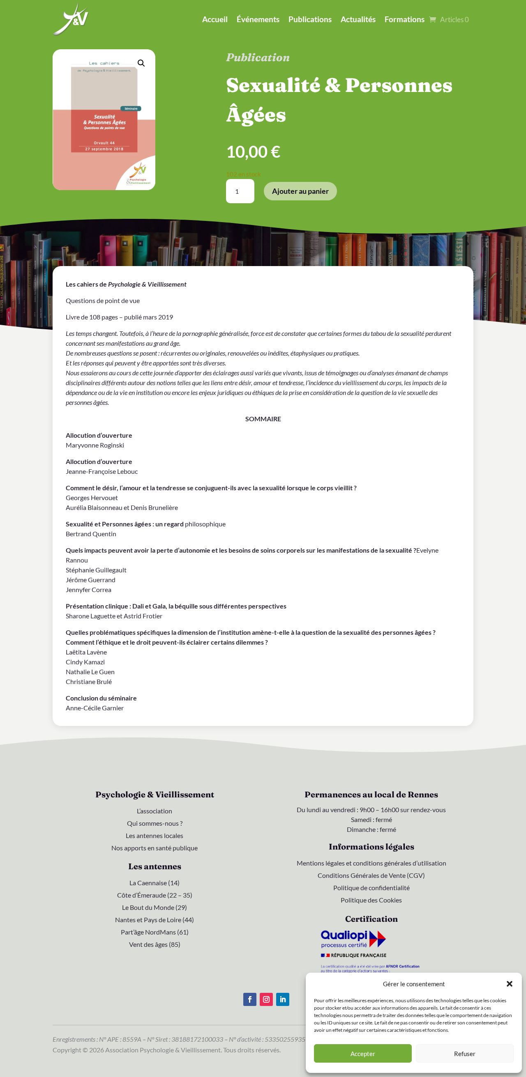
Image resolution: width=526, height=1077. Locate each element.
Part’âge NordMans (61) (155, 932)
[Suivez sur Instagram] (266, 999)
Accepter (363, 1053)
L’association (154, 811)
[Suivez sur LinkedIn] (282, 999)
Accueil (215, 19)
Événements (258, 19)
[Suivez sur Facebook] (249, 999)
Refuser (464, 1053)
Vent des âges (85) (154, 945)
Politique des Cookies (371, 900)
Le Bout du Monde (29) (154, 908)
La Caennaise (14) (154, 883)
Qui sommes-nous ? (154, 823)
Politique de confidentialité (371, 888)
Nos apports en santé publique (154, 848)
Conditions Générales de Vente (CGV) (371, 876)
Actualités (358, 19)
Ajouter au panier (300, 190)
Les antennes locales (154, 836)
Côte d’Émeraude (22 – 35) (154, 895)
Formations (404, 19)
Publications (310, 19)
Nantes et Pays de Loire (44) (154, 920)
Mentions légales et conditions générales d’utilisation (371, 863)
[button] (509, 984)
